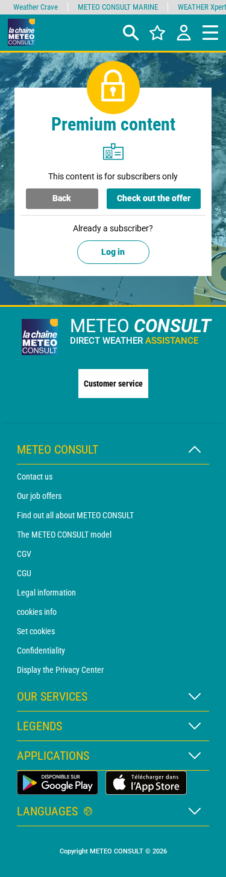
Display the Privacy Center (60, 670)
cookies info (37, 612)
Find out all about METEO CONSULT (75, 515)
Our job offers (39, 496)
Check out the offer (153, 198)
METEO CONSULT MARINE (118, 6)
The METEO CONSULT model (64, 534)
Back (61, 198)
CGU (24, 573)
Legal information (46, 592)
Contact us (34, 476)
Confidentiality (41, 650)
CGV (24, 554)
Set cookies (36, 631)
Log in (113, 252)
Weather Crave (35, 6)
